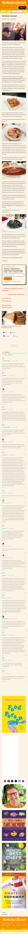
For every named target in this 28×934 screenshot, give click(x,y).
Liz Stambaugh (6, 360)
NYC (11, 19)
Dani (3, 598)
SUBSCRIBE (22, 7)
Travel (14, 19)
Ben (3, 502)
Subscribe (7, 278)
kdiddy (3, 441)
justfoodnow (5, 618)
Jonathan (4, 455)
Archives (4, 912)
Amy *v (4, 391)
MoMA (3, 64)
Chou (3, 493)
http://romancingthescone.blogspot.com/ (11, 611)
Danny (3, 409)
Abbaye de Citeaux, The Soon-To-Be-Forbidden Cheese (12, 326)
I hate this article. (6, 300)
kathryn (4, 635)
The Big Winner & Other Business (16, 294)
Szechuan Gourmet (9, 16)
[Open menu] (7, 11)
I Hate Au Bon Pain (7, 307)
